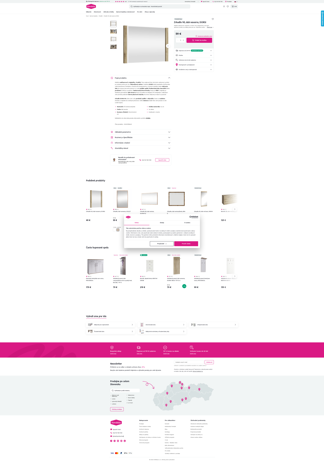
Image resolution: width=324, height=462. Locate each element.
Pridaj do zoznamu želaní (213, 19)
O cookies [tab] (187, 222)
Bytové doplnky (93, 16)
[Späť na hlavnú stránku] (91, 6)
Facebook (111, 441)
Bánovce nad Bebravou (115, 396)
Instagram (115, 441)
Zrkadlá (100, 16)
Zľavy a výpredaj (150, 12)
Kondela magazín (169, 434)
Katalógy (167, 432)
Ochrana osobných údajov (197, 426)
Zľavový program (143, 440)
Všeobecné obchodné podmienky (199, 424)
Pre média (167, 451)
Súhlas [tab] (137, 222)
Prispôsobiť (160, 243)
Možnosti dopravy (144, 429)
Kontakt (167, 424)
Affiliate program (169, 437)
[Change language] (236, 1)
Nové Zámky (131, 397)
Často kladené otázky (145, 426)
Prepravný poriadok (196, 432)
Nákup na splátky (143, 434)
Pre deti (139, 12)
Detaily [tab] (162, 222)
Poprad (130, 400)
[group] (146, 46)
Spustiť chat (206, 1)
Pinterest (121, 441)
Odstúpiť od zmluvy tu (196, 434)
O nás (166, 440)
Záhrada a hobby (108, 12)
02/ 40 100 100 (218, 1)
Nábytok (88, 12)
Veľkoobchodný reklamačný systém (174, 448)
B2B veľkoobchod (169, 445)
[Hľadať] (131, 6)
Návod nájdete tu (198, 371)
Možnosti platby (143, 432)
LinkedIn (125, 441)
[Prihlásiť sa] (224, 6)
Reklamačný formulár (170, 426)
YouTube (118, 441)
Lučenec (114, 404)
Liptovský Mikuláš (117, 401)
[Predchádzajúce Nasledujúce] (95, 199)
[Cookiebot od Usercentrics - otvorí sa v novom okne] (190, 217)
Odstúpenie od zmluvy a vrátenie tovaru (150, 437)
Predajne (229, 1)
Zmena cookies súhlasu (196, 437)
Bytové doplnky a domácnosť (125, 12)
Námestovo (131, 395)
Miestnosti (97, 12)
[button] (194, 50)
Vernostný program (144, 442)
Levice (113, 398)
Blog (166, 429)
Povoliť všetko (186, 243)
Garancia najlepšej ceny (205, 36)
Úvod (87, 16)
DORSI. (148, 118)
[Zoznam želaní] (228, 6)
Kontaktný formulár (190, 1)
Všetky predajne (117, 409)
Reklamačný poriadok (196, 429)
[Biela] (114, 230)
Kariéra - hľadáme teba (171, 442)
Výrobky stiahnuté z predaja (172, 453)
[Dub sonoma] (118, 230)
